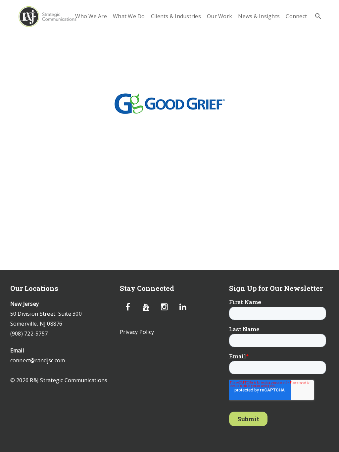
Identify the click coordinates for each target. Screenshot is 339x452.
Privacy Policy (137, 332)
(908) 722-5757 (29, 333)
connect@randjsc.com (37, 360)
